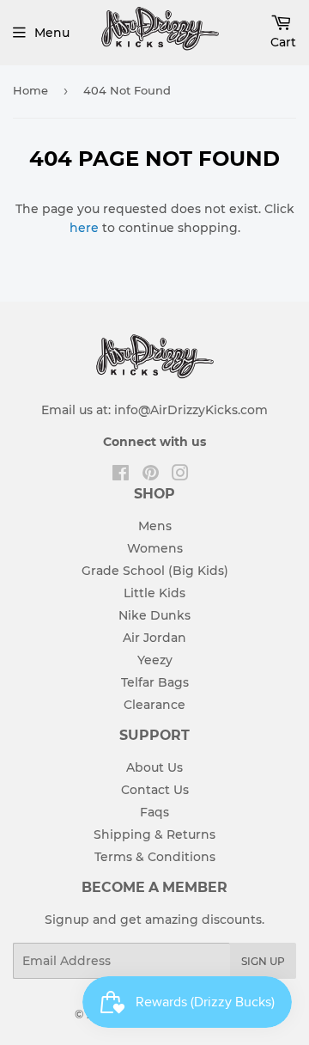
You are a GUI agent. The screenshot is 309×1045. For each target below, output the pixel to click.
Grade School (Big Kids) (155, 570)
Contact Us (155, 790)
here (84, 227)
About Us (154, 767)
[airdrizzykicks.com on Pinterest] (151, 475)
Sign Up (263, 961)
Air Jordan (154, 637)
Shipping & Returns (154, 834)
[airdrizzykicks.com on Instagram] (180, 475)
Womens (155, 548)
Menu (52, 32)
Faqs (154, 812)
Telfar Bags (155, 682)
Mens (155, 526)
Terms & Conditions (154, 857)
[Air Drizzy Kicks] (159, 55)
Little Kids (154, 593)
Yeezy (155, 660)
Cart (283, 42)
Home (30, 90)
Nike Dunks (154, 615)
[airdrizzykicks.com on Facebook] (121, 475)
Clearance (154, 704)
